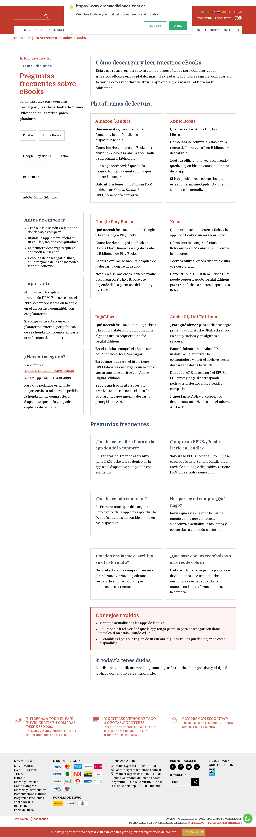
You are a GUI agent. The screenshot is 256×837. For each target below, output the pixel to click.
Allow (178, 25)
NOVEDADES (33, 30)
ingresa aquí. (196, 823)
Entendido (193, 832)
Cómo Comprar (25, 786)
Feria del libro (24, 810)
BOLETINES (22, 806)
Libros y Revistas (26, 782)
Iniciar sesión (223, 18)
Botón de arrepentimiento (225, 823)
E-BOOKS (20, 778)
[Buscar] (46, 16)
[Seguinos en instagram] (173, 767)
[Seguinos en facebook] (181, 767)
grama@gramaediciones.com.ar (49, 371)
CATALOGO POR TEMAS (63, 30)
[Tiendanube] (31, 820)
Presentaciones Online (224, 30)
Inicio (18, 38)
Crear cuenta (204, 18)
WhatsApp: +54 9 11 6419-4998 (136, 766)
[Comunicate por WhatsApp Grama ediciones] (247, 818)
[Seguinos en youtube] (189, 767)
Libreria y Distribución (30, 790)
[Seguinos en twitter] (197, 767)
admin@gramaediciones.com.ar (138, 770)
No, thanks (155, 25)
